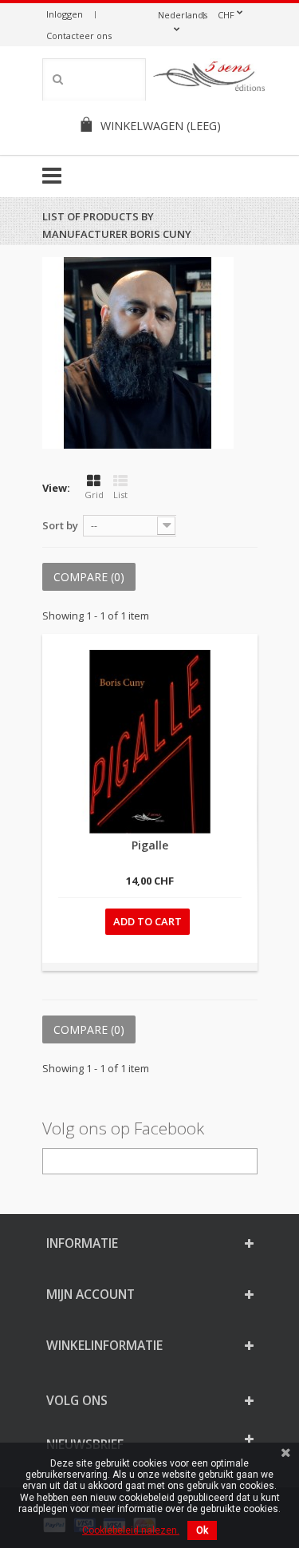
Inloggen (64, 14)
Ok (202, 1530)
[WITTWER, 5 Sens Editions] (209, 79)
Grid (94, 495)
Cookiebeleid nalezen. (130, 1530)
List (120, 495)
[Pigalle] (150, 741)
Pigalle (150, 845)
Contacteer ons (79, 36)
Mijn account (90, 1294)
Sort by (60, 525)
